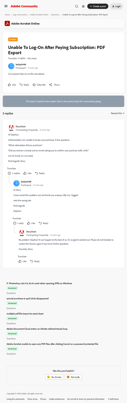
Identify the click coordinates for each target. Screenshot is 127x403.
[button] (6, 7)
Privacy (43, 399)
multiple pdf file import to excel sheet (25, 313)
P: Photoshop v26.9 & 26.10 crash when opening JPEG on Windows (39, 283)
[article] (63, 150)
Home (7, 14)
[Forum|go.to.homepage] (24, 6)
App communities (20, 14)
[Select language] (83, 6)
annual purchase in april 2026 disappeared (28, 298)
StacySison (21, 126)
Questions (55, 14)
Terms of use (32, 399)
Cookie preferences (57, 399)
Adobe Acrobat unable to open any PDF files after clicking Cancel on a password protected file (52, 344)
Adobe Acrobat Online (39, 14)
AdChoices (114, 399)
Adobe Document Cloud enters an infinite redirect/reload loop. (37, 328)
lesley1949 (21, 64)
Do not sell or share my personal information (86, 399)
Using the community (16, 399)
